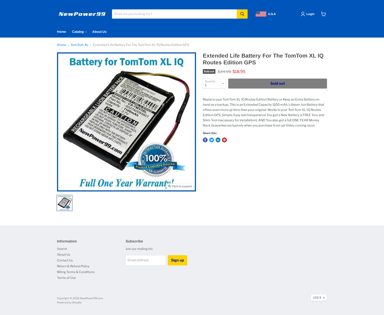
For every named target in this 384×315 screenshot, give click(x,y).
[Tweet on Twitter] (211, 140)
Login (310, 14)
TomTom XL (80, 45)
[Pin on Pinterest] (224, 140)
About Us (99, 31)
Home (61, 31)
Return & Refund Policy (73, 266)
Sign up (177, 260)
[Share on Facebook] (205, 140)
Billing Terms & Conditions (76, 272)
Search (62, 249)
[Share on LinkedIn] (218, 140)
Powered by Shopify (69, 302)
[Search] (242, 14)
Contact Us (65, 260)
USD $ (317, 297)
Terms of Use (66, 278)
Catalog (78, 31)
